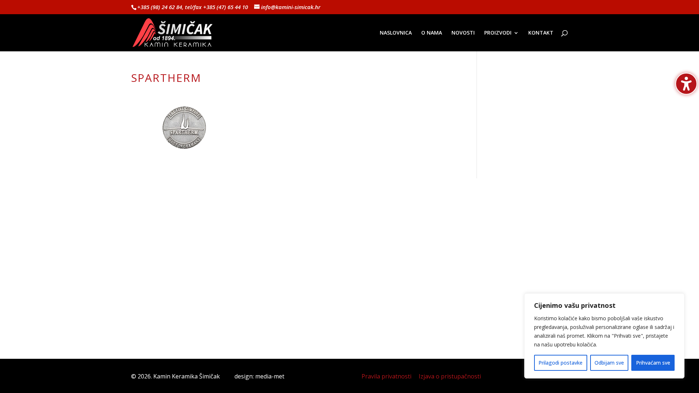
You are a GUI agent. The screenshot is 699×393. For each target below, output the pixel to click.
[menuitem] (396, 40)
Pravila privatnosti (386, 376)
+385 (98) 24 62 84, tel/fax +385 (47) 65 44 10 (192, 7)
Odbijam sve (609, 362)
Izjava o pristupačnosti (450, 376)
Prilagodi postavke (560, 362)
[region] (604, 335)
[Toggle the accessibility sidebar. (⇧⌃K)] (686, 84)
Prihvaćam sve (653, 362)
